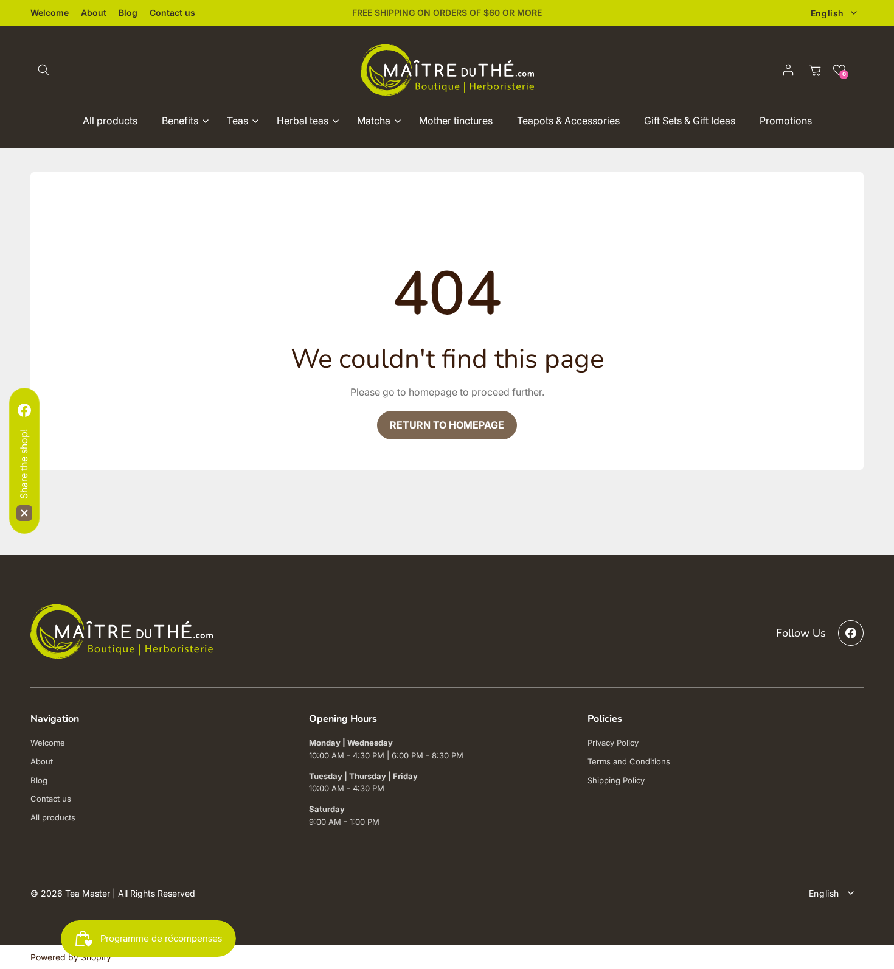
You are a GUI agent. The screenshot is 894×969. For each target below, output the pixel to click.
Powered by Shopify (70, 957)
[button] (43, 70)
